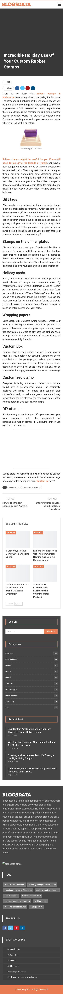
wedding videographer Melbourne (18, 890)
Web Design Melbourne (16, 972)
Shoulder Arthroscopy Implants (17, 901)
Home (8, 671)
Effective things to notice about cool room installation (48, 506)
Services (9, 683)
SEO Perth (11, 960)
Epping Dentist (36, 907)
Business (38, 533)
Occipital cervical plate (31, 896)
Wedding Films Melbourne (15, 907)
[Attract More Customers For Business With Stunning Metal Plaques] (45, 573)
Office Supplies (11, 689)
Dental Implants (11, 896)
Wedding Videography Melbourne (42, 885)
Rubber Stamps (14, 487)
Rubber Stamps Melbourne (31, 487)
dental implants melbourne (47, 890)
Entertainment (11, 659)
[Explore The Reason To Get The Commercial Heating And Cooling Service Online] (45, 539)
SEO (7, 707)
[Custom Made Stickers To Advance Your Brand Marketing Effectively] (18, 573)
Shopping (11, 533)
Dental (8, 677)
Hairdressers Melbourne (14, 885)
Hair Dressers (11, 695)
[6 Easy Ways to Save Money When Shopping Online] (18, 539)
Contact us (42, 481)
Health (8, 665)
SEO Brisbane (12, 966)
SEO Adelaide (12, 955)
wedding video (40, 901)
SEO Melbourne (13, 949)
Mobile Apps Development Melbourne (22, 977)
